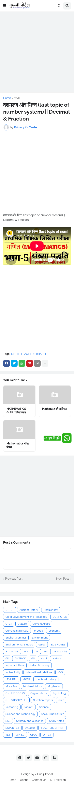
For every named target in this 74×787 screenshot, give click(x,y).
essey (41, 644)
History (56, 658)
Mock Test (12, 686)
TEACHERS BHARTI (33, 353)
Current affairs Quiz (17, 630)
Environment (40, 637)
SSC (8, 720)
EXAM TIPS (12, 651)
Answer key (51, 609)
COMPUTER (60, 616)
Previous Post (13, 578)
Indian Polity (13, 672)
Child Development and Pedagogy (26, 616)
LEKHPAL (11, 679)
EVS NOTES (58, 644)
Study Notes (56, 720)
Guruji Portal (45, 774)
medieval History (46, 679)
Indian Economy (39, 665)
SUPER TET (12, 727)
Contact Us (39, 779)
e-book (38, 630)
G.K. (46, 651)
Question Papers (43, 700)
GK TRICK (20, 658)
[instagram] (45, 757)
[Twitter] (14, 363)
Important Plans (15, 665)
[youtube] (37, 757)
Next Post (62, 578)
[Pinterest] (29, 363)
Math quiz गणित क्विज (54, 408)
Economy (54, 630)
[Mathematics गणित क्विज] (19, 429)
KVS (60, 672)
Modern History (32, 686)
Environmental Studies (19, 644)
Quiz (61, 700)
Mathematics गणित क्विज (18, 445)
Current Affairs (41, 623)
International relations (39, 672)
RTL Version (58, 779)
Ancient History (29, 609)
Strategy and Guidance (29, 720)
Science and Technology (20, 713)
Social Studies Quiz (52, 713)
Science (44, 707)
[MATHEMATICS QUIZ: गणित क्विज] (19, 395)
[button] (4, 5)
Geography (60, 651)
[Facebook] (6, 363)
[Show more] (45, 363)
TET (8, 734)
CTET (9, 623)
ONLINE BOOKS (15, 693)
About (24, 779)
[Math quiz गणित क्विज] (55, 395)
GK (7, 658)
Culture (22, 623)
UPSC (33, 734)
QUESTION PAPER (16, 700)
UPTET (10, 609)
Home (7, 98)
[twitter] (28, 757)
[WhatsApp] (22, 363)
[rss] (54, 757)
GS (33, 658)
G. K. (26, 651)
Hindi (43, 658)
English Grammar (16, 637)
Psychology (59, 693)
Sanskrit (28, 707)
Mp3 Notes (54, 686)
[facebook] (19, 757)
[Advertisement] (37, 52)
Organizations (38, 693)
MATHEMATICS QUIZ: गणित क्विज (16, 410)
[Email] (37, 363)
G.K (36, 651)
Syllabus (30, 727)
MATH (17, 98)
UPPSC (20, 734)
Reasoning (12, 707)
